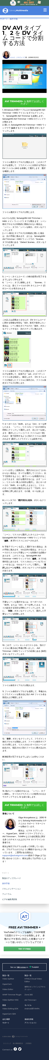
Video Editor (7, 989)
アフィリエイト (30, 1023)
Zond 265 (28, 995)
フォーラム (7, 894)
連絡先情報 (28, 1019)
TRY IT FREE (24, 949)
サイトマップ (7, 1043)
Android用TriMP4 (31, 1008)
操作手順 (14, 19)
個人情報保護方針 (18, 1043)
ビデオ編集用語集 (9, 899)
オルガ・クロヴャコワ (17, 57)
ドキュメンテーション (11, 889)
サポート (4, 19)
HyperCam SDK (9, 1014)
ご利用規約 (28, 1043)
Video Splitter (8, 979)
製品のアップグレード (11, 878)
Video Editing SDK (10, 1008)
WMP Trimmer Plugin (11, 995)
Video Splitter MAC (10, 1000)
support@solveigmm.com (15, 855)
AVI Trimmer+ (30, 1000)
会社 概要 (6, 1019)
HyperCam (7, 984)
